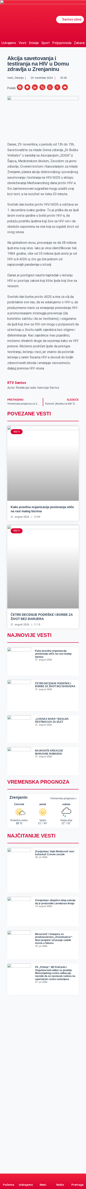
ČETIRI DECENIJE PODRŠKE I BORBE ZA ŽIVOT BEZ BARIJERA (55, 685)
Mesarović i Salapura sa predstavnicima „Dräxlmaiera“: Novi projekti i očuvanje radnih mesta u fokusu (53, 939)
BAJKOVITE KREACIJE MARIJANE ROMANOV (49, 752)
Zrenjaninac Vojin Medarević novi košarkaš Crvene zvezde (54, 853)
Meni (43, 1184)
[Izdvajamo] (26, 1177)
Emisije (34, 43)
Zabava (79, 43)
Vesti (22, 43)
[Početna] (8, 1177)
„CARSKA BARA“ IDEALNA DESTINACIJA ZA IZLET (52, 720)
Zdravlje (19, 77)
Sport (45, 43)
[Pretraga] (77, 1177)
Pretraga (77, 1184)
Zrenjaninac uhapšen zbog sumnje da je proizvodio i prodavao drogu (55, 902)
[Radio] (60, 1177)
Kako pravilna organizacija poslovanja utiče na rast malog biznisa (53, 653)
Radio (60, 1184)
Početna (8, 1184)
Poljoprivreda (61, 43)
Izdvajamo (8, 43)
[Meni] (43, 1177)
